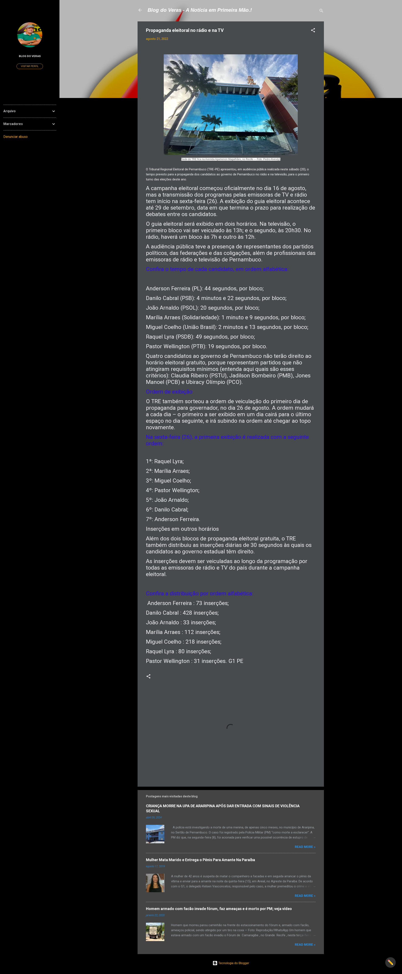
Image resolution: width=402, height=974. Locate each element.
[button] (313, 31)
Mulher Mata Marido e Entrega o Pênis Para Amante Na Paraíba (200, 860)
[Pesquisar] (321, 11)
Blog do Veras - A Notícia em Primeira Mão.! (200, 10)
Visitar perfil (30, 66)
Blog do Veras (30, 56)
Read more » (305, 847)
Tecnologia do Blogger (233, 963)
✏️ (390, 962)
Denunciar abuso (15, 137)
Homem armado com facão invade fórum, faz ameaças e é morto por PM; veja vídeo (219, 908)
